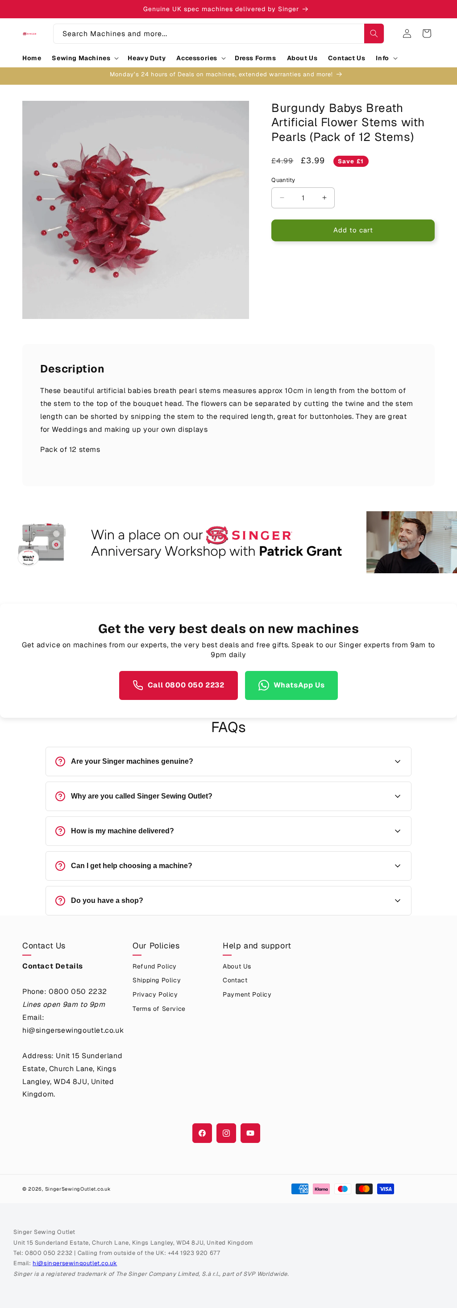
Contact (235, 980)
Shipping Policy (157, 980)
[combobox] (219, 33)
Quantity (283, 180)
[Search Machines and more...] (374, 33)
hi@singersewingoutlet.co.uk (75, 1263)
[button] (84, 58)
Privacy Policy (155, 994)
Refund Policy (155, 966)
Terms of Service (159, 1009)
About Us (237, 966)
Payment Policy (247, 994)
